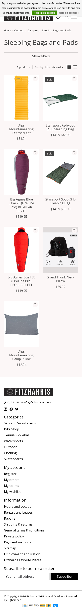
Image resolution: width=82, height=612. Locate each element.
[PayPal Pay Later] (49, 606)
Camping (32, 30)
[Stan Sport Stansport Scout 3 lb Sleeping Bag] (60, 172)
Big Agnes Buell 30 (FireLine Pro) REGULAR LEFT (21, 281)
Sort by (39, 67)
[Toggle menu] (74, 17)
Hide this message (44, 13)
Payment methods (17, 542)
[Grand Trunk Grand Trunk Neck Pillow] (60, 250)
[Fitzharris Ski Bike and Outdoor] (28, 17)
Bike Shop (11, 429)
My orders (11, 480)
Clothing (10, 453)
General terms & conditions (24, 530)
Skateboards (13, 459)
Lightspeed (14, 600)
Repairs (9, 518)
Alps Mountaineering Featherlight (21, 129)
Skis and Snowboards (20, 423)
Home (7, 30)
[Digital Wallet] (34, 606)
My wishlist (12, 491)
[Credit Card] (24, 606)
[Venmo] (55, 606)
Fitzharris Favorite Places (22, 560)
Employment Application (22, 554)
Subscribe (64, 576)
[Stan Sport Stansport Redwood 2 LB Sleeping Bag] (60, 98)
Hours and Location (18, 506)
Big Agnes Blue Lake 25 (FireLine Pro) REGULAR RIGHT (21, 205)
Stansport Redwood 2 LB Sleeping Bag (60, 127)
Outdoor (19, 30)
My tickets (11, 485)
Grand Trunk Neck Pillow (60, 279)
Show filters (41, 56)
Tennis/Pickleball (16, 435)
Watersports (13, 441)
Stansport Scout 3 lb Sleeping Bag (60, 201)
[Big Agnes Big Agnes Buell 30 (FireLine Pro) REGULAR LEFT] (21, 250)
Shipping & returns (18, 524)
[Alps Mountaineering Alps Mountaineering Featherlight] (21, 98)
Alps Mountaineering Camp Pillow (21, 355)
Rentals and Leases (18, 512)
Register (10, 474)
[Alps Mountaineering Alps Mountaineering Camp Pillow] (21, 324)
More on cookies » (69, 13)
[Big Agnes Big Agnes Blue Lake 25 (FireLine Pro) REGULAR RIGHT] (21, 172)
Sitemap (10, 548)
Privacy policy (14, 536)
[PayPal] (42, 606)
